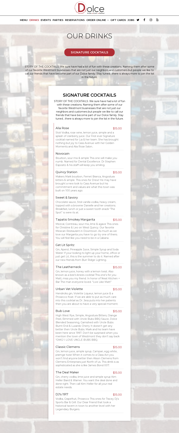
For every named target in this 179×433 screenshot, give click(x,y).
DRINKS (34, 20)
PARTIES (58, 20)
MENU (24, 20)
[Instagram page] (151, 20)
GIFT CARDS (118, 20)
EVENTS (46, 20)
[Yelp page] (157, 20)
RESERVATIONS (75, 20)
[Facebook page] (144, 20)
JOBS (131, 20)
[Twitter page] (138, 20)
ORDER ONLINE (96, 20)
